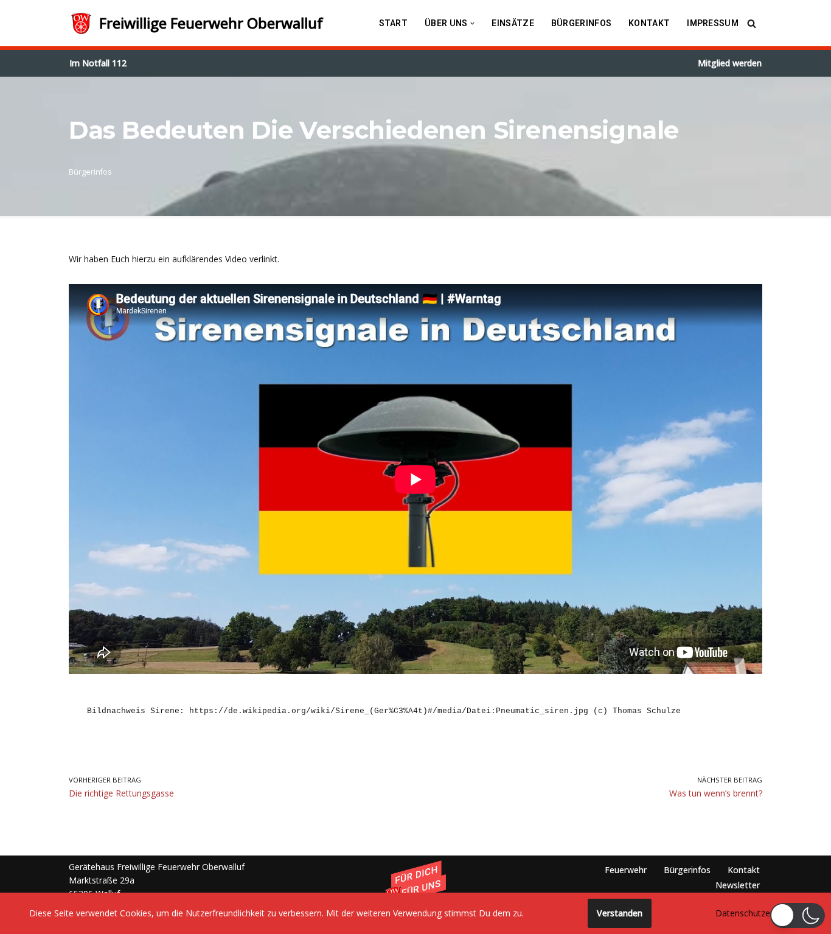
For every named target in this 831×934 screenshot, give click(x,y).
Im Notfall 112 (98, 63)
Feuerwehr (626, 870)
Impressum (713, 23)
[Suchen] (751, 23)
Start (393, 23)
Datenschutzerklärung (758, 913)
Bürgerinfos (581, 23)
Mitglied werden (730, 63)
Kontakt (649, 23)
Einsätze (513, 23)
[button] (472, 23)
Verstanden (619, 913)
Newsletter (737, 885)
